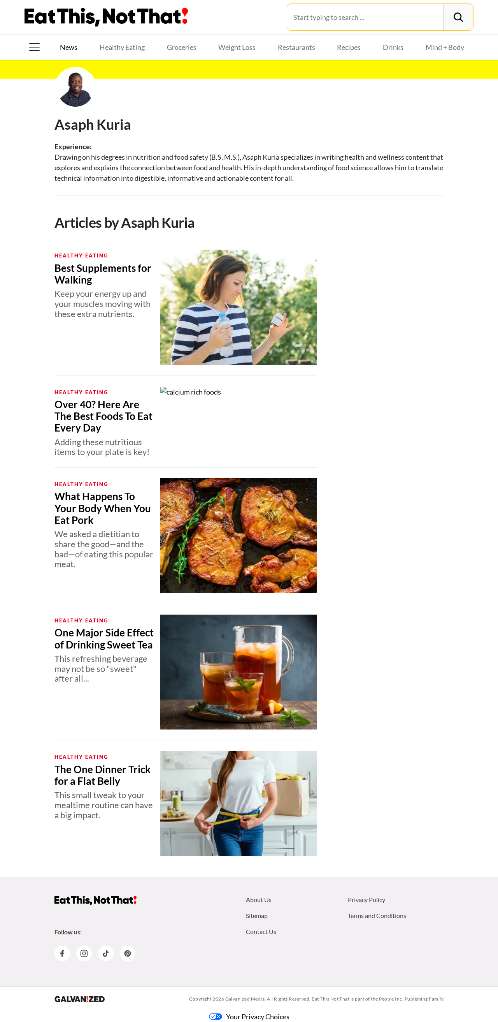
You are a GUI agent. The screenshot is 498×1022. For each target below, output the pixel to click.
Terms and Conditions (377, 915)
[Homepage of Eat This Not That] (95, 900)
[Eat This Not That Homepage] (106, 17)
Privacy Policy (366, 899)
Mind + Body (445, 47)
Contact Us (261, 931)
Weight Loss (237, 47)
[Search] (458, 17)
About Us (259, 899)
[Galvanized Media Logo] (79, 999)
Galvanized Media (245, 999)
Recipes (349, 47)
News (68, 47)
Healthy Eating (122, 47)
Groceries (181, 47)
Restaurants (296, 47)
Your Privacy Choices (257, 1016)
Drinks (393, 47)
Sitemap (257, 915)
